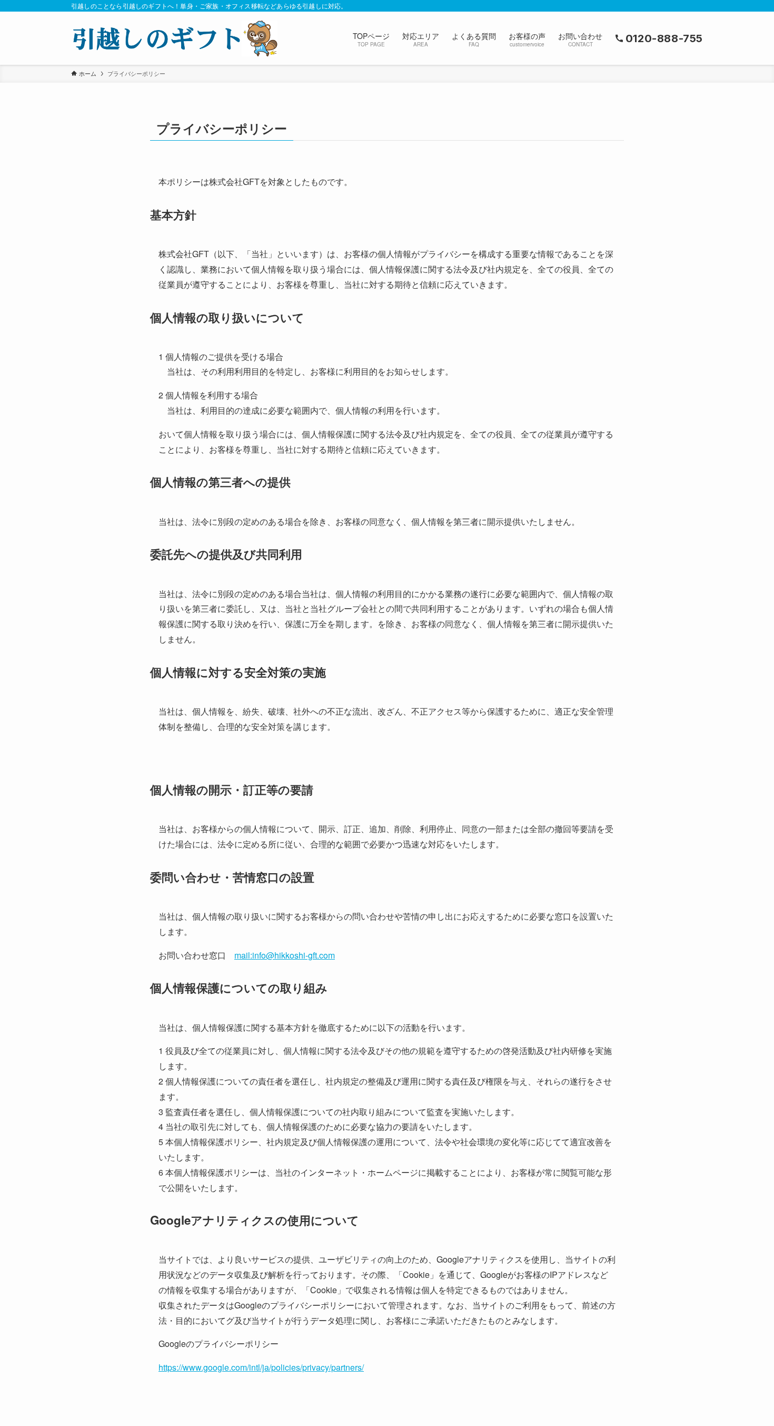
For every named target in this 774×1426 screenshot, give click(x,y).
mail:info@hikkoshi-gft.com (284, 955)
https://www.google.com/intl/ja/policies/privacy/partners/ (261, 1367)
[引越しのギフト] (174, 38)
